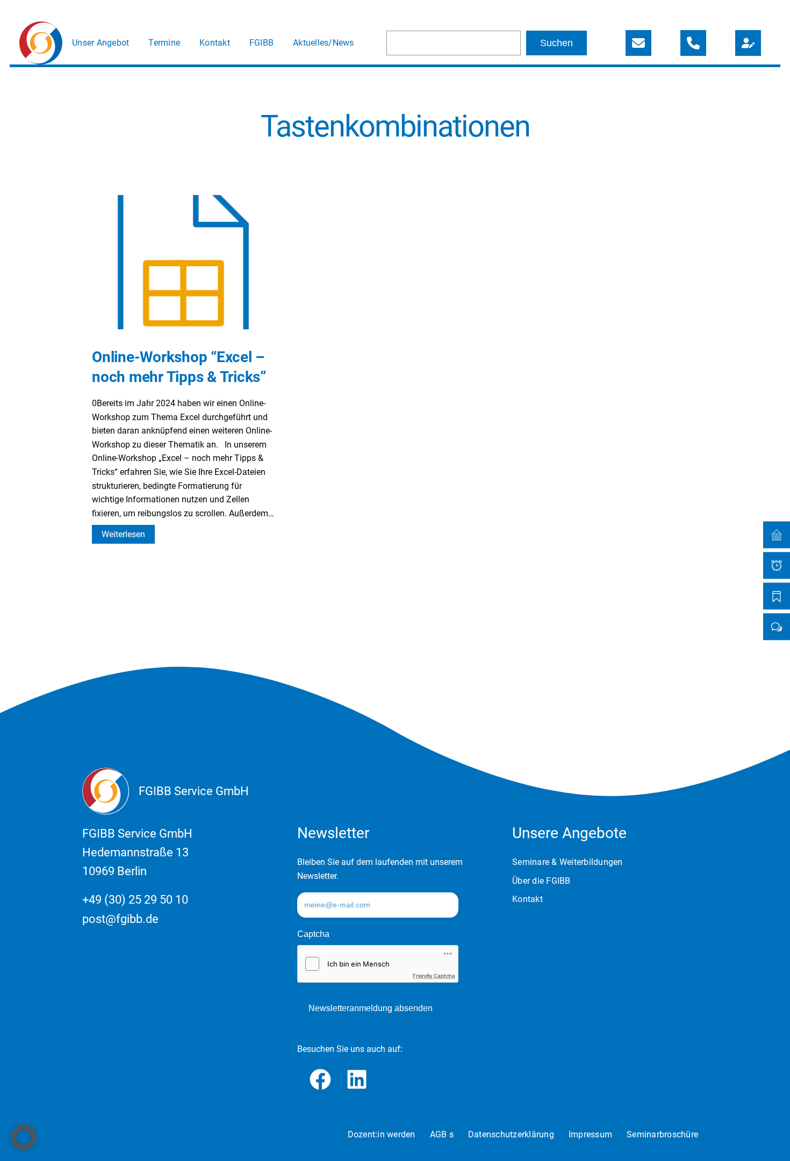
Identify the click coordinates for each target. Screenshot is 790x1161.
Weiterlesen (128, 536)
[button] (23, 1137)
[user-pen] (748, 43)
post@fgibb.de (120, 919)
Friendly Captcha (434, 975)
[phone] (693, 43)
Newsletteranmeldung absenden (370, 1008)
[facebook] (320, 1079)
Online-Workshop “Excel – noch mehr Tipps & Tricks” (179, 366)
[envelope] (638, 43)
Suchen (556, 43)
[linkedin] (356, 1079)
